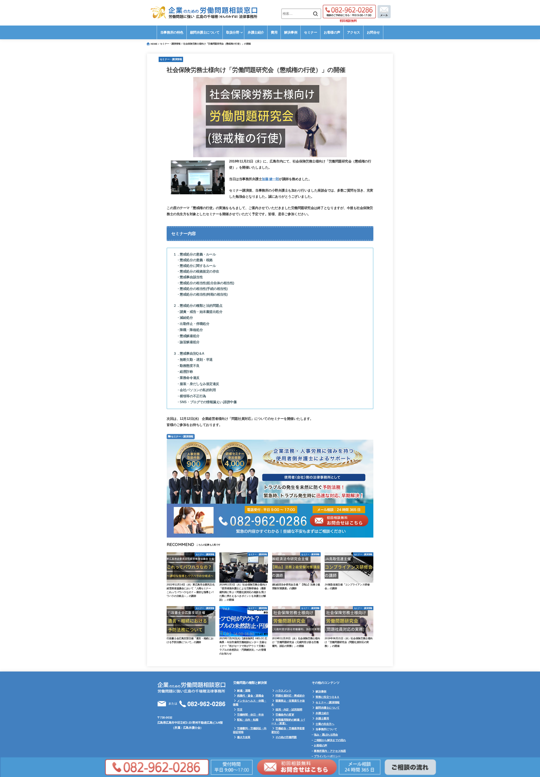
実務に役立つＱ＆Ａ (327, 697)
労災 (239, 709)
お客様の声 (320, 745)
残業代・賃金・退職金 (250, 695)
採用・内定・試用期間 (288, 709)
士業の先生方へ (325, 724)
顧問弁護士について (328, 707)
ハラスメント (283, 690)
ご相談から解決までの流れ (330, 740)
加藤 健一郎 (270, 179)
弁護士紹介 (322, 713)
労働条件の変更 (284, 714)
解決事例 (321, 691)
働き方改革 (243, 737)
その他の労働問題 (286, 737)
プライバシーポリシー (327, 756)
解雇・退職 (243, 690)
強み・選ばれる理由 (326, 734)
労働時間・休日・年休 (250, 714)
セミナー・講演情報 (171, 59)
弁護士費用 (322, 718)
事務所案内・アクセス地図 (330, 751)
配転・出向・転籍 (247, 719)
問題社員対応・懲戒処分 (290, 695)
